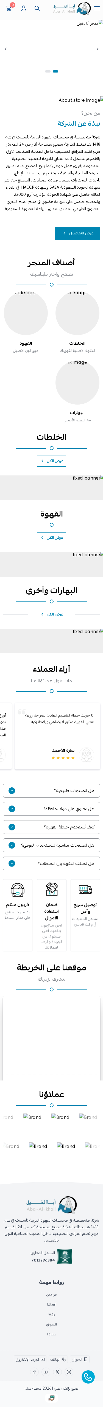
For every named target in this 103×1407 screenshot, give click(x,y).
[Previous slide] (97, 48)
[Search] (36, 8)
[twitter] (57, 1372)
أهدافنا (51, 1304)
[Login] (23, 8)
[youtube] (45, 1372)
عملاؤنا (51, 1334)
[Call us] (88, 1377)
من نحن (51, 1294)
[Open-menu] (97, 8)
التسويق (51, 1324)
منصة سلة (33, 1388)
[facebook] (34, 1372)
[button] (55, 71)
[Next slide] (5, 48)
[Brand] (32, 1123)
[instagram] (69, 1372)
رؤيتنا (51, 1314)
